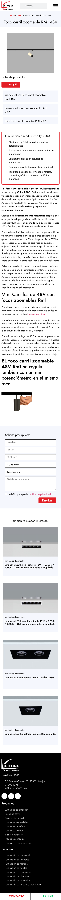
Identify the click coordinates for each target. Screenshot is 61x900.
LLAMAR (47, 896)
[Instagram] (18, 796)
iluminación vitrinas (36, 314)
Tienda (20, 15)
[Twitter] (11, 796)
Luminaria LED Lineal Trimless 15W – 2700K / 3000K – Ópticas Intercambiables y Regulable (29, 566)
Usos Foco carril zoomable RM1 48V (25, 121)
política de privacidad (40, 494)
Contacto (16, 896)
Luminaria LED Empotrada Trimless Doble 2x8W (29, 677)
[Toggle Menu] (55, 5)
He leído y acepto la (29, 494)
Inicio (12, 15)
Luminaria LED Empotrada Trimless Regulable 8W (30, 734)
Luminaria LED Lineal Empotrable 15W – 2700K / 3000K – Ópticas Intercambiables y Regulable (29, 622)
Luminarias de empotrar (14, 560)
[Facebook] (4, 796)
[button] (30, 96)
